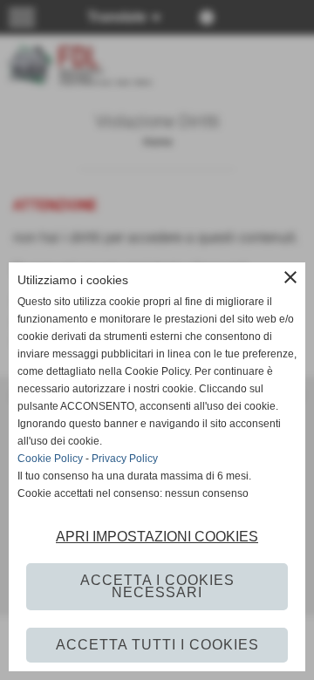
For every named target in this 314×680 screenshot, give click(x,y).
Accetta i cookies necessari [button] (157, 586)
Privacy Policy (125, 458)
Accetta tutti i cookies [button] (157, 644)
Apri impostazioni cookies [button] (157, 536)
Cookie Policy (50, 458)
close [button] (290, 277)
